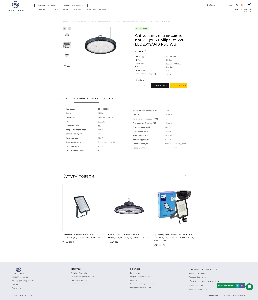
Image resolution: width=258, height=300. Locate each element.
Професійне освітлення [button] (46, 5)
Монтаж (133, 280)
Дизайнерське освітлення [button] (74, 5)
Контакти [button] (78, 9)
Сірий (100, 138)
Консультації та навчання (140, 287)
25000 (100, 146)
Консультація (179, 85)
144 (167, 71)
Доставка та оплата (79, 280)
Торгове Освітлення (197, 277)
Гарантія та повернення (81, 284)
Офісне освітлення (197, 273)
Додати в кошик (160, 85)
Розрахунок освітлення (140, 277)
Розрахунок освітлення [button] (96, 9)
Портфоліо (16, 288)
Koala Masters (238, 295)
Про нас (15, 284)
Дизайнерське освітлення (204, 281)
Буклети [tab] (108, 98)
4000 (168, 74)
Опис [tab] (65, 98)
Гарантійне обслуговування (142, 284)
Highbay (169, 67)
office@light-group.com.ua (23, 281)
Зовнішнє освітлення (198, 289)
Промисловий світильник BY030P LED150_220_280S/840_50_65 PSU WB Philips (128, 236)
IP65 (100, 134)
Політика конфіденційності (82, 277)
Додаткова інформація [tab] (86, 98)
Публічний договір (79, 273)
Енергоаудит (135, 273)
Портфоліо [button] (41, 9)
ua (230, 5)
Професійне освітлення (80, 22)
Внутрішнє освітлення (198, 285)
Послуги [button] (54, 9)
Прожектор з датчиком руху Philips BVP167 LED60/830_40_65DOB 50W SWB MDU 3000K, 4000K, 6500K (174, 238)
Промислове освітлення (101, 22)
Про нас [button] (66, 9)
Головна (65, 22)
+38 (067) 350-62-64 (242, 9)
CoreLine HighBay (173, 64)
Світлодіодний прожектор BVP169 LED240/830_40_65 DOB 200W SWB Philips (81, 236)
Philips (169, 60)
